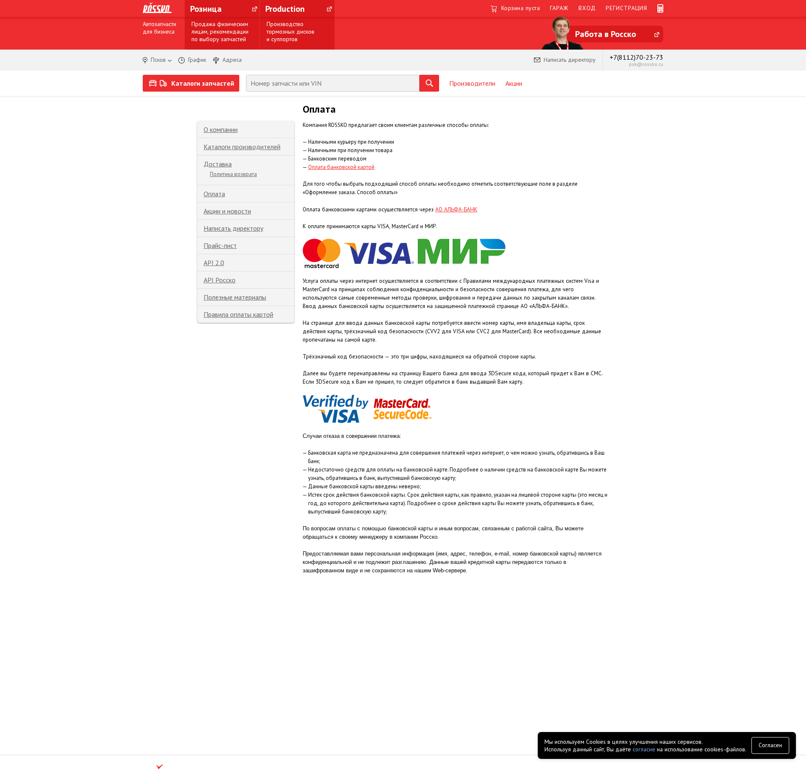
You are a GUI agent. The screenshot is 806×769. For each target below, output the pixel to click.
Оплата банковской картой (341, 167)
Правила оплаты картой (238, 314)
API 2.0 (214, 262)
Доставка (218, 164)
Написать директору (233, 228)
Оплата (214, 194)
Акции (513, 83)
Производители (472, 83)
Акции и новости (227, 211)
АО (439, 209)
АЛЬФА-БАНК (460, 209)
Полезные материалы (235, 297)
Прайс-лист (220, 245)
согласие (644, 749)
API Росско (220, 280)
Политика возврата (233, 174)
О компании (221, 129)
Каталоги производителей (242, 146)
